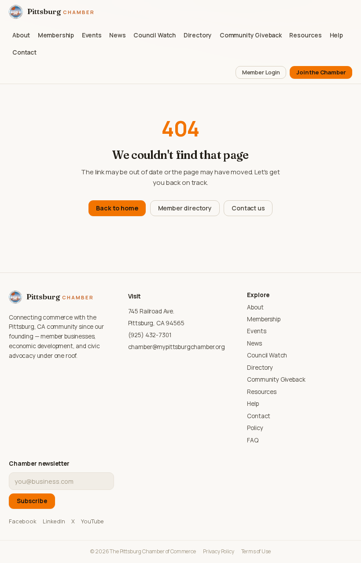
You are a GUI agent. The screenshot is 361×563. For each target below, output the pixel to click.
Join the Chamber (321, 72)
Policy (255, 428)
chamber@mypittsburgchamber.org (176, 347)
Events (92, 35)
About (21, 35)
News (117, 35)
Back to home (117, 208)
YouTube (92, 521)
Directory (198, 35)
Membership (56, 35)
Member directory (185, 208)
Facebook (23, 521)
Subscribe (32, 501)
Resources (305, 35)
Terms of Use (256, 551)
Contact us (248, 208)
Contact (24, 52)
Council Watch (154, 35)
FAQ (252, 440)
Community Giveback (251, 35)
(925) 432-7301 (150, 335)
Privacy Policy (218, 551)
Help (336, 35)
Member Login (261, 72)
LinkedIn (54, 521)
